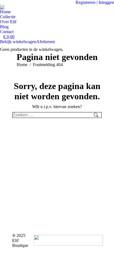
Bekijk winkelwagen (18, 41)
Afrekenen (45, 41)
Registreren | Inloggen (95, 2)
